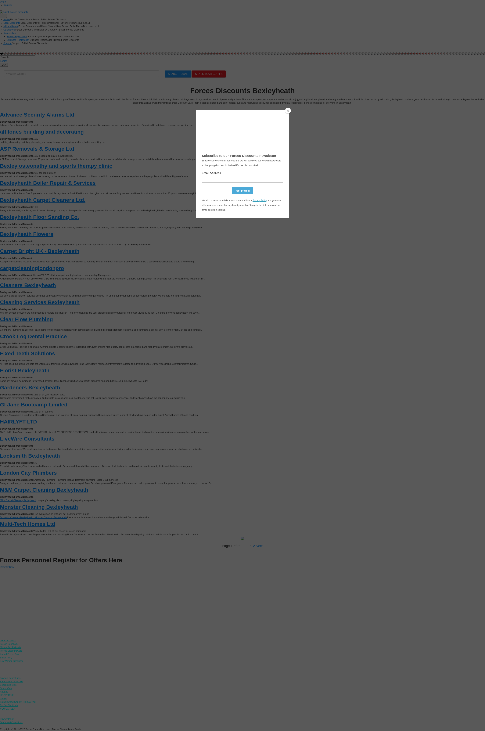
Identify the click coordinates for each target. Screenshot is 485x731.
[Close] (288, 110)
